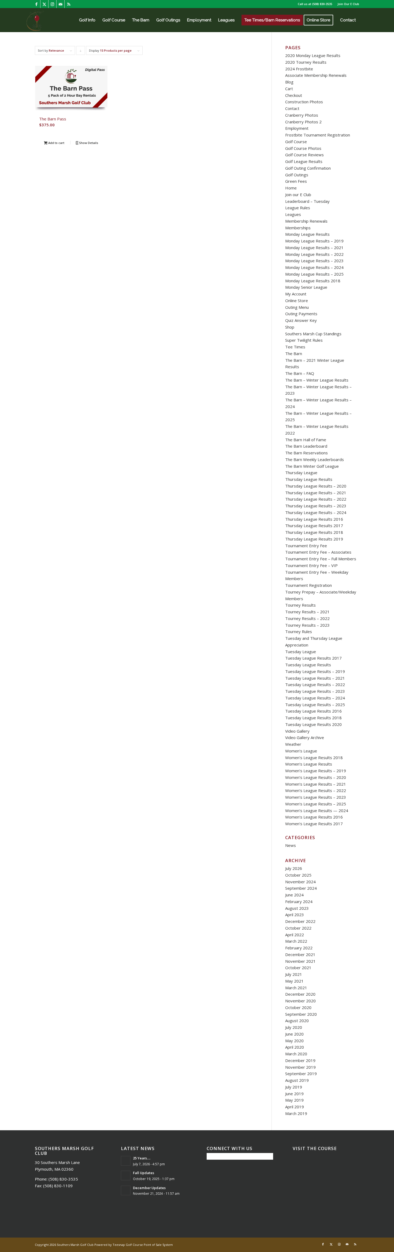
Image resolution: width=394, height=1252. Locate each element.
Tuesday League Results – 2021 (315, 678)
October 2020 (298, 1007)
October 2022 (298, 928)
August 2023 (297, 908)
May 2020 (294, 1040)
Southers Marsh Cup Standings (313, 333)
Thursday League (301, 472)
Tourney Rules (298, 631)
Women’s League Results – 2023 (315, 797)
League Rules (297, 207)
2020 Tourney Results (305, 62)
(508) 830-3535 (322, 4)
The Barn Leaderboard (306, 446)
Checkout (293, 95)
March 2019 (296, 1113)
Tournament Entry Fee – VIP (311, 565)
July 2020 (293, 1027)
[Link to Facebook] (36, 4)
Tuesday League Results (308, 664)
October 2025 (298, 875)
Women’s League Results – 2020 (315, 777)
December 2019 (300, 1060)
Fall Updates (143, 1172)
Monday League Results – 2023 (314, 260)
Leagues (293, 214)
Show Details (88, 143)
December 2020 (300, 994)
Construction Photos (304, 101)
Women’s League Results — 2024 (316, 810)
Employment (296, 128)
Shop (289, 327)
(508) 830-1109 (58, 1185)
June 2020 (294, 1034)
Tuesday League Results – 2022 (315, 684)
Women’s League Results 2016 (314, 817)
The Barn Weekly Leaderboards (314, 459)
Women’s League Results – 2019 (315, 770)
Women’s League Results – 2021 (315, 784)
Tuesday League (300, 651)
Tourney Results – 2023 (307, 625)
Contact (292, 108)
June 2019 (294, 1093)
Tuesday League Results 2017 (313, 658)
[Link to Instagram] (52, 4)
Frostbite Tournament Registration (317, 135)
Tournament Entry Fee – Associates (318, 552)
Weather (293, 744)
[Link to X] (44, 4)
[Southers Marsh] (35, 20)
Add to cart (55, 143)
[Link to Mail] (60, 4)
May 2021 (294, 981)
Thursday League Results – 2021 (315, 492)
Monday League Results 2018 (312, 280)
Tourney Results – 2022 (307, 618)
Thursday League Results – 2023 (315, 505)
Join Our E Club (348, 4)
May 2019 (294, 1100)
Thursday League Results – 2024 (315, 512)
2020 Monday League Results (312, 55)
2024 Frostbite (299, 68)
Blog (289, 82)
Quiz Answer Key (301, 320)
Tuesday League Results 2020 (313, 724)
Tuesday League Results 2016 (313, 711)
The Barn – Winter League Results (316, 380)
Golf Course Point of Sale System (149, 1245)
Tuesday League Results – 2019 (315, 671)
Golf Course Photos (303, 148)
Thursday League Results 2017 (314, 525)
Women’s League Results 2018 (314, 757)
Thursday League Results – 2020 (315, 486)
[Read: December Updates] (126, 1190)
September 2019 (301, 1073)
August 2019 (297, 1080)
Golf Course (296, 141)
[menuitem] (347, 4)
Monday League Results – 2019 (314, 240)
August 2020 (297, 1020)
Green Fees (296, 181)
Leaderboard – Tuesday (307, 201)
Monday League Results (307, 234)
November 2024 (300, 881)
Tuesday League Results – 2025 (315, 704)
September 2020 (301, 1014)
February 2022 (299, 947)
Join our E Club (298, 194)
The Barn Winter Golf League (312, 466)
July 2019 (293, 1087)
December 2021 (300, 954)
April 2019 (294, 1106)
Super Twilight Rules (304, 340)
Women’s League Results (308, 764)
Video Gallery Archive (304, 737)
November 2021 (300, 961)
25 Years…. (141, 1158)
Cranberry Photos (301, 115)
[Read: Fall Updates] (126, 1175)
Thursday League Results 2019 (314, 539)
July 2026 (293, 868)
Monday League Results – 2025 (314, 274)
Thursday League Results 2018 (314, 532)
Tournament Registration (308, 585)
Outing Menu (297, 307)
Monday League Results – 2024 (314, 267)
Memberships (298, 227)
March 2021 (296, 987)
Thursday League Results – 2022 (315, 499)
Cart (289, 88)
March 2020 (296, 1053)
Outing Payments (301, 313)
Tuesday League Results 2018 (313, 717)
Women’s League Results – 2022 (315, 790)
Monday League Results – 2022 (314, 254)
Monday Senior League (306, 287)
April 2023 (294, 914)
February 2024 (299, 901)
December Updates (149, 1187)
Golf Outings (296, 174)
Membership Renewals (306, 221)
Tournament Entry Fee (306, 545)
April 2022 (294, 934)
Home (291, 188)
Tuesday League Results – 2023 (315, 691)
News (290, 845)
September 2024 (301, 888)
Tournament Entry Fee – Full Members (320, 558)
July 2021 (293, 974)
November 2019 (300, 1067)
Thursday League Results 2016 (314, 519)
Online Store (296, 300)
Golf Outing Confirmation (308, 168)
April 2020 (294, 1047)
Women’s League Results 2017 (314, 823)
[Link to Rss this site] (69, 4)
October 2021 (298, 967)
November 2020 (300, 1000)
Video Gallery (297, 731)
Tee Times (295, 346)
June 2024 (294, 894)
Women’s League (301, 751)
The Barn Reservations (306, 452)
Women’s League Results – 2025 (315, 803)
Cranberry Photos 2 (303, 121)
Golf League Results (303, 161)
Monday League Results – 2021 (314, 247)
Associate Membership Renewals (316, 75)
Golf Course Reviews (304, 154)
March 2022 (296, 941)
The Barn (293, 353)
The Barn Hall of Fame (305, 439)
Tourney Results (300, 605)
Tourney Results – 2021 (307, 611)
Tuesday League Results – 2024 (315, 698)
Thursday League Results (308, 479)
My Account (295, 293)
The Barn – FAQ (299, 373)
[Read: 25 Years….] (126, 1161)
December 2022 (300, 921)
